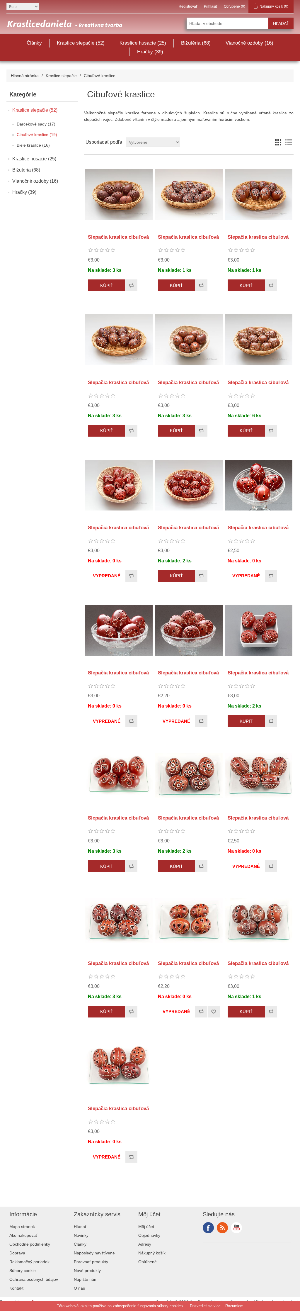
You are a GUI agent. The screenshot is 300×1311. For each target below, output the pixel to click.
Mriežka (278, 142)
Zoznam (288, 142)
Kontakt (16, 1288)
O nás (79, 1288)
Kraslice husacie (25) (143, 43)
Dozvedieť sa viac (205, 1306)
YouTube (236, 1227)
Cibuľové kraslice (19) (37, 134)
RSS (222, 1227)
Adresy (144, 1244)
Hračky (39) (150, 52)
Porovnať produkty (91, 1261)
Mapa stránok (22, 1226)
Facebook (208, 1227)
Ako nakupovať (23, 1235)
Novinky (81, 1235)
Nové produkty (87, 1270)
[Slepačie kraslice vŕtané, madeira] (119, 194)
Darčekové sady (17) (36, 124)
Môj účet (146, 1226)
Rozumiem (234, 1306)
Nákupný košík (152, 1253)
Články (34, 43)
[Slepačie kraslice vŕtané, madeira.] (119, 775)
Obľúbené (147, 1261)
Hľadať (80, 1226)
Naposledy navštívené (94, 1253)
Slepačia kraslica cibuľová (118, 237)
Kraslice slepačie (61, 75)
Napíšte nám (86, 1279)
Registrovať (188, 6)
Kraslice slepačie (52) (81, 43)
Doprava (17, 1253)
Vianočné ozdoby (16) (249, 43)
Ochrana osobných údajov (33, 1279)
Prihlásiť (210, 6)
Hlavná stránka (25, 75)
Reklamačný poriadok (29, 1261)
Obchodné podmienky (29, 1244)
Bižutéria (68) (196, 43)
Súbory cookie (22, 1270)
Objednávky (149, 1235)
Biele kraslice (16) (33, 145)
